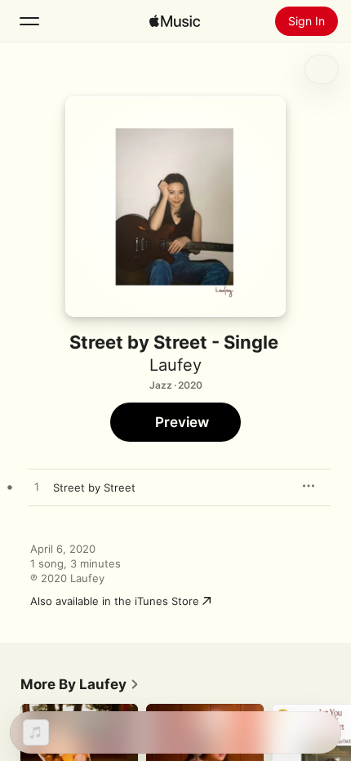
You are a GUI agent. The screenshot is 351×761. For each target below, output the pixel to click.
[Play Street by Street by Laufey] (36, 487)
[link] (80, 684)
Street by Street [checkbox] (94, 487)
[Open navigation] (29, 21)
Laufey (175, 365)
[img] (174, 21)
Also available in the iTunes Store (114, 600)
